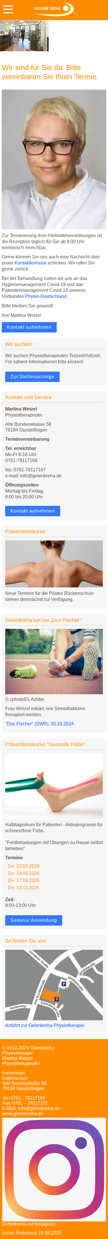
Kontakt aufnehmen (29, 327)
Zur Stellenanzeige (32, 376)
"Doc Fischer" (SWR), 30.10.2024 (39, 723)
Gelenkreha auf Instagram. (29, 1223)
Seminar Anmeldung (33, 920)
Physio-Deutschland (46, 296)
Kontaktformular (30, 262)
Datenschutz (15, 1078)
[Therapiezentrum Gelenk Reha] (54, 10)
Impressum (13, 1072)
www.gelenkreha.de (22, 1113)
